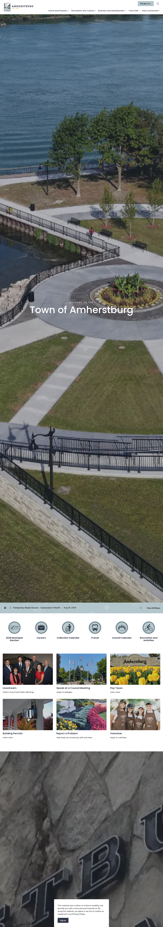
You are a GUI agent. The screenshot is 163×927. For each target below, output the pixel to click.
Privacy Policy (78, 914)
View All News (153, 608)
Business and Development (111, 10)
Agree (63, 920)
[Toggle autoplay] (5, 608)
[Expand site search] (157, 3)
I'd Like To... (145, 3)
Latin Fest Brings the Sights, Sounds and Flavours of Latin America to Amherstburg (55, 607)
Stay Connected (150, 10)
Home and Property (57, 10)
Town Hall (133, 10)
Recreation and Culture (82, 10)
